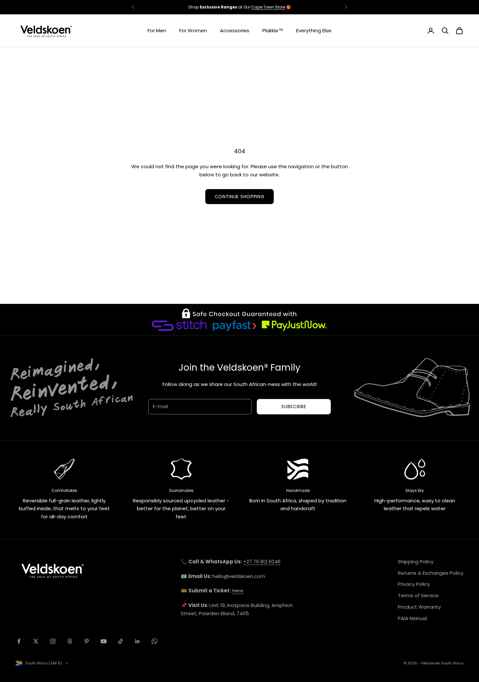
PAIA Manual (412, 618)
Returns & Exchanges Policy (430, 573)
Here (237, 590)
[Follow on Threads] (69, 641)
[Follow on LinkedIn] (137, 641)
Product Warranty (419, 606)
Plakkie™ (272, 30)
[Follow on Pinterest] (86, 641)
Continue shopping (240, 196)
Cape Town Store (268, 7)
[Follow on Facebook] (19, 641)
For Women (193, 30)
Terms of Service (418, 595)
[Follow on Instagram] (53, 641)
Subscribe (293, 406)
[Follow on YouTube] (103, 641)
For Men (157, 30)
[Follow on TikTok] (120, 641)
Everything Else (313, 30)
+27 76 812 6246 (262, 561)
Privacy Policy (414, 584)
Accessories (234, 30)
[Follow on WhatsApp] (154, 641)
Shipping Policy (415, 561)
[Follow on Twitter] (36, 641)
